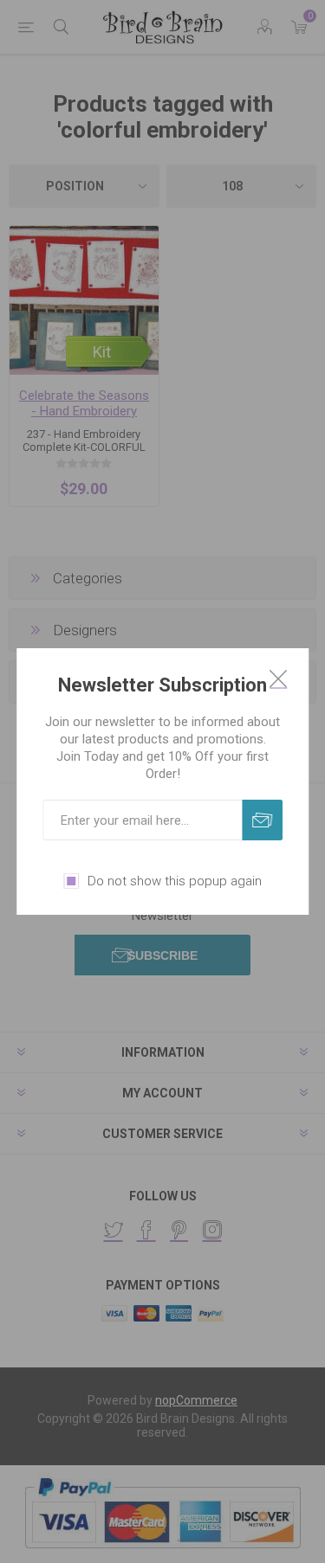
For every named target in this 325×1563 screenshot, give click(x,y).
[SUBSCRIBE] (262, 820)
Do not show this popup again (175, 881)
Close (278, 678)
